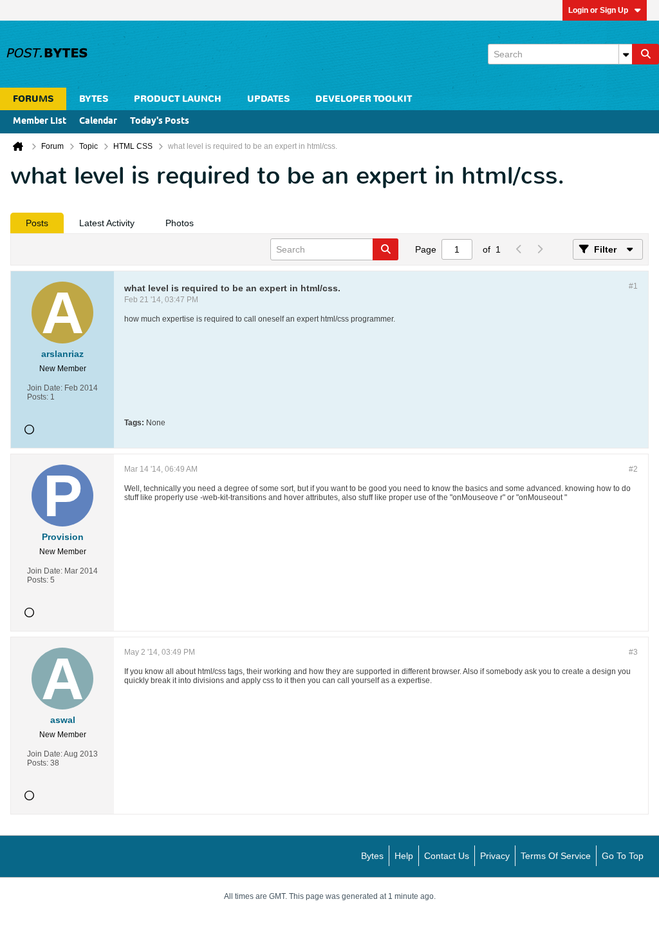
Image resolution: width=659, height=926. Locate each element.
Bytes (372, 856)
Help (403, 856)
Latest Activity (107, 223)
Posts (37, 223)
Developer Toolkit (363, 99)
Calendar (98, 121)
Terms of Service (556, 856)
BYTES (93, 99)
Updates (268, 99)
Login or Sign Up (598, 10)
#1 (633, 286)
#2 (633, 469)
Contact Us (446, 856)
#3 (633, 652)
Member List (39, 121)
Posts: (37, 396)
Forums (33, 99)
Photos (179, 223)
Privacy (495, 856)
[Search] (645, 54)
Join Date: (44, 387)
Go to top (623, 856)
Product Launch (177, 99)
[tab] (37, 223)
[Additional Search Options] (625, 54)
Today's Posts (159, 121)
